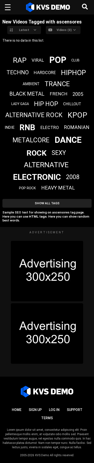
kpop (77, 115)
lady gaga (20, 104)
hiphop (73, 72)
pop (57, 60)
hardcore (45, 72)
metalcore (31, 140)
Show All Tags (47, 203)
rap (20, 60)
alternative (46, 164)
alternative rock (33, 115)
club (75, 60)
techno (18, 72)
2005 (78, 94)
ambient (31, 84)
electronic (37, 177)
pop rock (27, 188)
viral (38, 60)
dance (68, 140)
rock (37, 153)
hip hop (46, 103)
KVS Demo (42, 455)
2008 (73, 177)
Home (16, 410)
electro (49, 127)
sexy (59, 152)
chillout (72, 104)
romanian (76, 127)
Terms (47, 418)
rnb (27, 127)
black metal (26, 94)
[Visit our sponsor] (47, 271)
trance (57, 84)
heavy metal (58, 188)
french (58, 94)
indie (9, 127)
